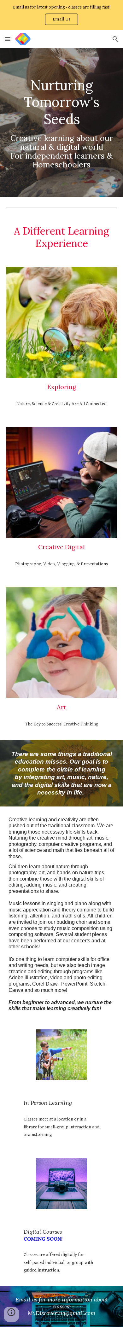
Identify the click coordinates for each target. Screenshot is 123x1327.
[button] (61, 19)
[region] (61, 15)
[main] (61, 122)
